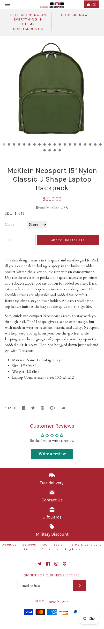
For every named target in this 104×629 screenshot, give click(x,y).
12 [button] (59, 145)
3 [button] (13, 145)
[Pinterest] (64, 564)
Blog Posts (73, 549)
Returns (29, 549)
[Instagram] (56, 564)
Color (9, 224)
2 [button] (8, 145)
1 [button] (3, 145)
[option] (52, 88)
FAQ (45, 544)
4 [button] (18, 145)
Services (29, 544)
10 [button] (49, 145)
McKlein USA (57, 207)
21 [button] (44, 150)
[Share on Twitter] (33, 408)
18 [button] (90, 145)
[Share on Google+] (53, 408)
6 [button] (29, 145)
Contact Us (50, 549)
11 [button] (54, 145)
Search (59, 544)
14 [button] (69, 145)
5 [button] (24, 145)
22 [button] (49, 150)
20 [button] (100, 145)
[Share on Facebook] (23, 408)
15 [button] (74, 145)
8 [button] (39, 145)
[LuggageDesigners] (52, 4)
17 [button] (84, 145)
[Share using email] (63, 408)
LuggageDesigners (56, 601)
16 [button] (79, 145)
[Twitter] (40, 564)
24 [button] (59, 150)
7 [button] (34, 145)
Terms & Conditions (86, 544)
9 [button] (44, 145)
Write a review (52, 454)
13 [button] (64, 145)
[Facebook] (48, 564)
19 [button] (95, 145)
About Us (9, 544)
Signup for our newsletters (52, 575)
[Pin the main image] (42, 408)
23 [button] (54, 150)
